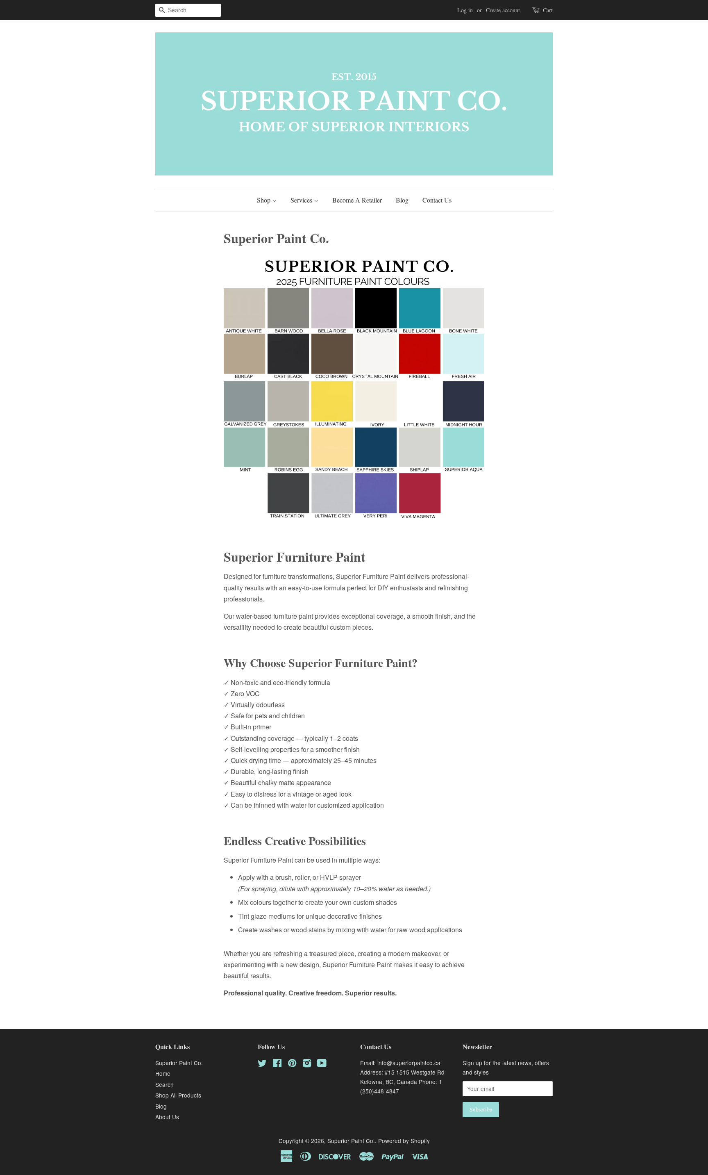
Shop (264, 200)
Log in (465, 10)
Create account (503, 10)
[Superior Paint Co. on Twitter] (262, 1064)
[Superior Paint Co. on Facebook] (277, 1064)
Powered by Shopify (404, 1140)
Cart (548, 10)
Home (162, 1073)
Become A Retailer (357, 200)
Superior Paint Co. (179, 1063)
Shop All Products (178, 1095)
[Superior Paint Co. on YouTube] (322, 1064)
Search (164, 1084)
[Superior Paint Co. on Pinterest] (292, 1064)
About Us (167, 1117)
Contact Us (437, 200)
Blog (402, 200)
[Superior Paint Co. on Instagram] (306, 1064)
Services (302, 200)
